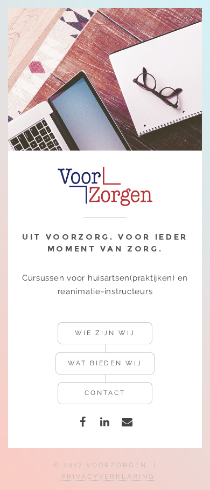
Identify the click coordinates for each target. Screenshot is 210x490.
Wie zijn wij (105, 333)
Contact (105, 393)
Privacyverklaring (108, 476)
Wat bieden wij (105, 363)
